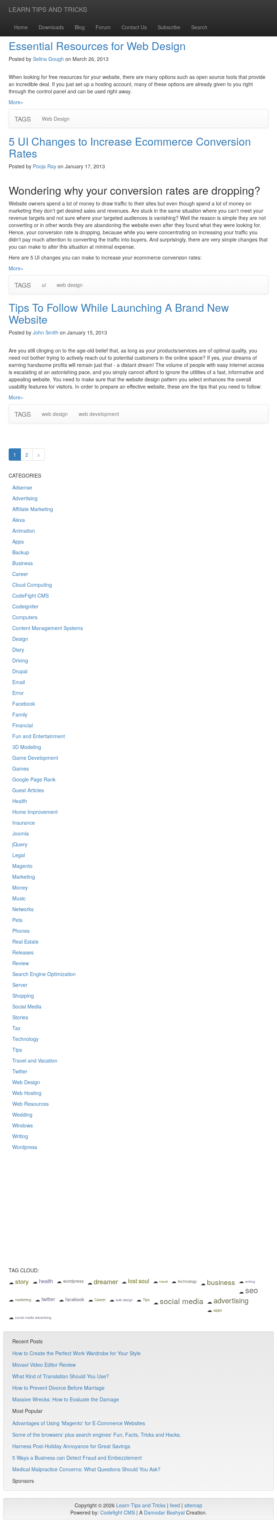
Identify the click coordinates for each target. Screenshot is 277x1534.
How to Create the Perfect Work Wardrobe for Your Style (76, 1353)
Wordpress (24, 1146)
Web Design (56, 118)
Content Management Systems (47, 627)
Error (18, 692)
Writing (20, 1136)
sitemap (193, 1505)
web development (99, 413)
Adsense (22, 487)
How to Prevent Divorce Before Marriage (58, 1387)
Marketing (23, 876)
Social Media (26, 1006)
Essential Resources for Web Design (97, 45)
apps (218, 1310)
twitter (48, 1299)
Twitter (19, 1071)
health (46, 1281)
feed (175, 1505)
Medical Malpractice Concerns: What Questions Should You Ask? (86, 1469)
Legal (18, 855)
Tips (17, 1049)
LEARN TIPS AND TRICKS (48, 9)
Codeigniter (25, 606)
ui (44, 284)
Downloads (51, 27)
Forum (103, 27)
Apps (18, 541)
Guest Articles (28, 790)
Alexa (18, 519)
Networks (23, 909)
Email (18, 682)
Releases (23, 952)
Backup (20, 552)
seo (251, 1289)
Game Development (35, 757)
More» (16, 102)
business (221, 1282)
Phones (21, 930)
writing (250, 1281)
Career (20, 573)
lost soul (138, 1281)
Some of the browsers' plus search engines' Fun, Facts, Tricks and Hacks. (96, 1434)
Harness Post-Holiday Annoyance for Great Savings (71, 1446)
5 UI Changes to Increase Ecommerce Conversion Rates (130, 147)
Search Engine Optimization (44, 973)
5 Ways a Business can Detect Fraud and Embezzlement (77, 1457)
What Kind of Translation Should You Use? (60, 1376)
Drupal (19, 671)
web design (70, 284)
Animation (23, 530)
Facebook (23, 703)
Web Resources (30, 1103)
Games (20, 768)
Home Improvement (35, 811)
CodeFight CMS (30, 595)
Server (19, 984)
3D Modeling (26, 746)
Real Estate (25, 941)
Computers (25, 617)
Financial (22, 725)
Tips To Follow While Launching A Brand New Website (119, 313)
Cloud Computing (32, 584)
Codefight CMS (117, 1512)
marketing (23, 1299)
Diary (18, 649)
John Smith (45, 332)
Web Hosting (26, 1092)
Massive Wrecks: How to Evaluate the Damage (65, 1399)
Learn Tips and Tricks (141, 1505)
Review (20, 963)
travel (163, 1281)
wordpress (73, 1281)
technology (187, 1281)
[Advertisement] (138, 1213)
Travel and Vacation (34, 1060)
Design (20, 638)
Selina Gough (48, 58)
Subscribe (169, 27)
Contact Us (134, 27)
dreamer (106, 1281)
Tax (16, 1028)
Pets (17, 919)
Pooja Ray (44, 166)
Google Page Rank (34, 779)
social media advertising (33, 1317)
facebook (74, 1299)
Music (19, 898)
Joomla (20, 833)
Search (199, 27)
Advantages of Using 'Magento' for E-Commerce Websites (78, 1423)
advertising (231, 1300)
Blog (80, 27)
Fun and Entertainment (38, 736)
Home (21, 27)
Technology (25, 1038)
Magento (22, 865)
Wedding (22, 1114)
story (22, 1281)
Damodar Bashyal (164, 1512)
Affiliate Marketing (32, 509)
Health (19, 800)
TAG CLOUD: (24, 1270)
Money (20, 887)
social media (181, 1300)
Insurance (23, 822)
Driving (20, 660)
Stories (20, 1017)
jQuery (19, 844)
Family (19, 714)
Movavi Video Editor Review (44, 1364)
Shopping (23, 995)
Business (22, 563)
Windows (22, 1125)
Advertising (25, 498)
